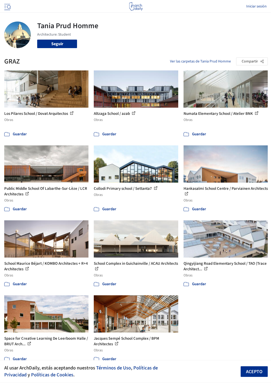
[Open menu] (7, 6)
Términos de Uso (113, 367)
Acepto (254, 371)
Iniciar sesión (256, 6)
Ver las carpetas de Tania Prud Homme (200, 61)
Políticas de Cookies (52, 374)
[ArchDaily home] (136, 6)
